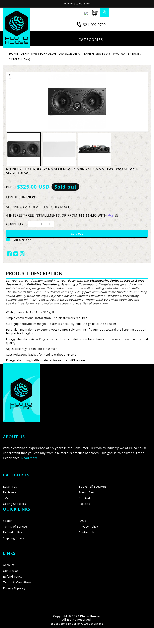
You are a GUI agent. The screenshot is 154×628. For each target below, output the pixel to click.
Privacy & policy (14, 588)
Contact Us (86, 532)
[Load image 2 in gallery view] (59, 149)
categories (90, 39)
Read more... (30, 458)
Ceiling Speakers (14, 504)
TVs (5, 498)
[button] (102, 12)
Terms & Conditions (17, 582)
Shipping (14, 207)
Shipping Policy (13, 538)
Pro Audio (85, 498)
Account (8, 565)
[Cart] (93, 13)
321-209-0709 (94, 24)
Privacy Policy (88, 526)
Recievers (9, 492)
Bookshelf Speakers (93, 486)
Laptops (84, 504)
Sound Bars (87, 492)
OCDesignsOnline (92, 623)
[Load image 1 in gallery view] (24, 149)
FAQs (82, 521)
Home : (14, 53)
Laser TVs (10, 486)
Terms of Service (15, 526)
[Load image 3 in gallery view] (94, 149)
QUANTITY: (15, 224)
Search (8, 521)
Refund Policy (12, 576)
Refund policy (12, 532)
